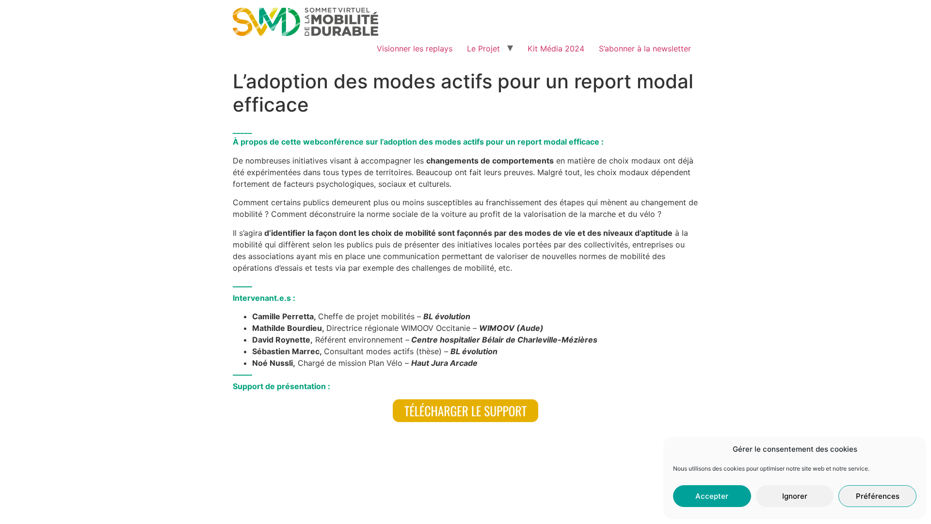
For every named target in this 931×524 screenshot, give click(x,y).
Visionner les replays (414, 48)
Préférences (877, 496)
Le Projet (483, 48)
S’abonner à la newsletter (645, 48)
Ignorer (794, 496)
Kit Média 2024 (556, 48)
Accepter (711, 496)
